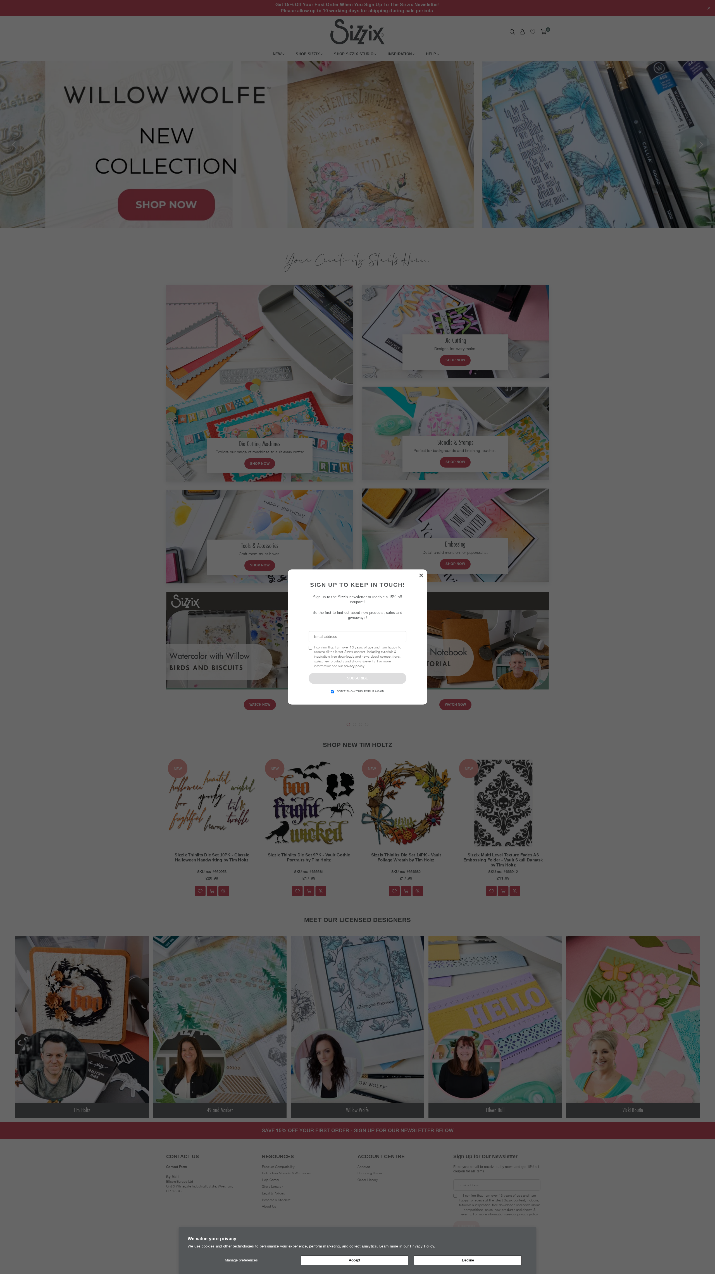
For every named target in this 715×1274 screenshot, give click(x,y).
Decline (468, 1260)
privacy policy (354, 666)
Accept (354, 1260)
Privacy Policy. (422, 1246)
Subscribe (357, 678)
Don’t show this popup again (360, 691)
